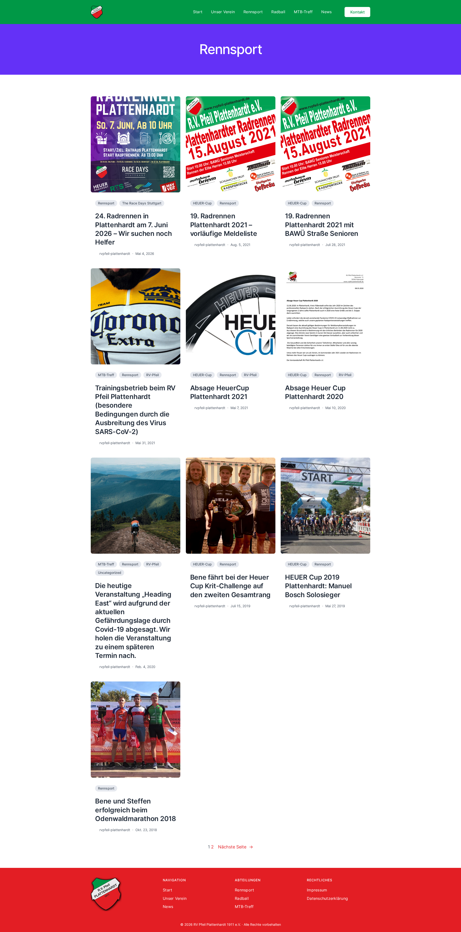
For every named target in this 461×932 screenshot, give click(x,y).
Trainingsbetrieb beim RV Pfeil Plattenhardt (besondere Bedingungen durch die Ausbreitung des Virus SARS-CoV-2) (135, 410)
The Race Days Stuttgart (141, 203)
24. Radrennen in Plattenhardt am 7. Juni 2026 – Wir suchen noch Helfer (133, 229)
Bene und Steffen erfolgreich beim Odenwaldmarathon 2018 (135, 810)
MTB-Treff (106, 375)
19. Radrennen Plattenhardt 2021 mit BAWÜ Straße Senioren (321, 225)
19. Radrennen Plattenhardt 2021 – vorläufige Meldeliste (223, 225)
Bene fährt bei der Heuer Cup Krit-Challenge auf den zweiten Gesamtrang (230, 586)
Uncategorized (109, 572)
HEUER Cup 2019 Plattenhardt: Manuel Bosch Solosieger (318, 586)
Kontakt (357, 12)
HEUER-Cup (202, 203)
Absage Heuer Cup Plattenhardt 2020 (315, 392)
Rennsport (106, 203)
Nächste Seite (235, 846)
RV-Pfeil (152, 375)
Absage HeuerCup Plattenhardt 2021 (219, 392)
